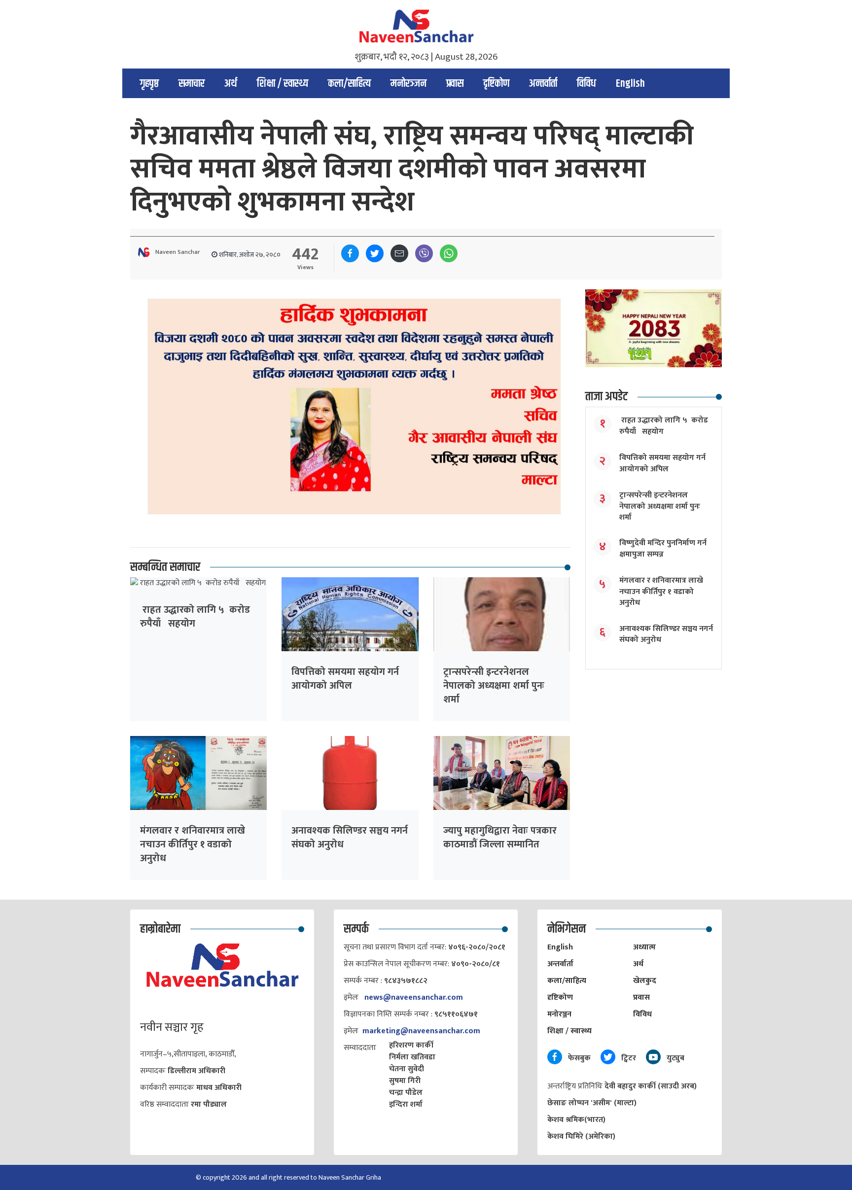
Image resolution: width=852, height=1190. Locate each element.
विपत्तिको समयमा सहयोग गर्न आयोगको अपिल (345, 679)
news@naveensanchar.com (413, 997)
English (630, 83)
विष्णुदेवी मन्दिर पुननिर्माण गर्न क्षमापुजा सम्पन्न (663, 548)
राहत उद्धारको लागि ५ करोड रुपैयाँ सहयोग (195, 616)
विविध (586, 83)
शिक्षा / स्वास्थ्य (282, 83)
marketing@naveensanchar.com (421, 1031)
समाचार (191, 83)
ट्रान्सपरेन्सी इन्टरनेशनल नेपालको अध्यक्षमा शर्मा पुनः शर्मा (493, 686)
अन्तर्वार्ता (543, 83)
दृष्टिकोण (496, 83)
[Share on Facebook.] (350, 253)
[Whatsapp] (449, 253)
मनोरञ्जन (408, 83)
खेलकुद (644, 980)
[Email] (399, 253)
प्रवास (454, 83)
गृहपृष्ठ (149, 83)
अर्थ (230, 83)
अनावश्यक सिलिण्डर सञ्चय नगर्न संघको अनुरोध (349, 837)
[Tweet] (375, 253)
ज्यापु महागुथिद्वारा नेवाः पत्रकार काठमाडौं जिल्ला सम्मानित (500, 837)
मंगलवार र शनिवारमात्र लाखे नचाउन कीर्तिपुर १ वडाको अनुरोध (192, 844)
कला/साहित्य (349, 83)
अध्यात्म (644, 947)
